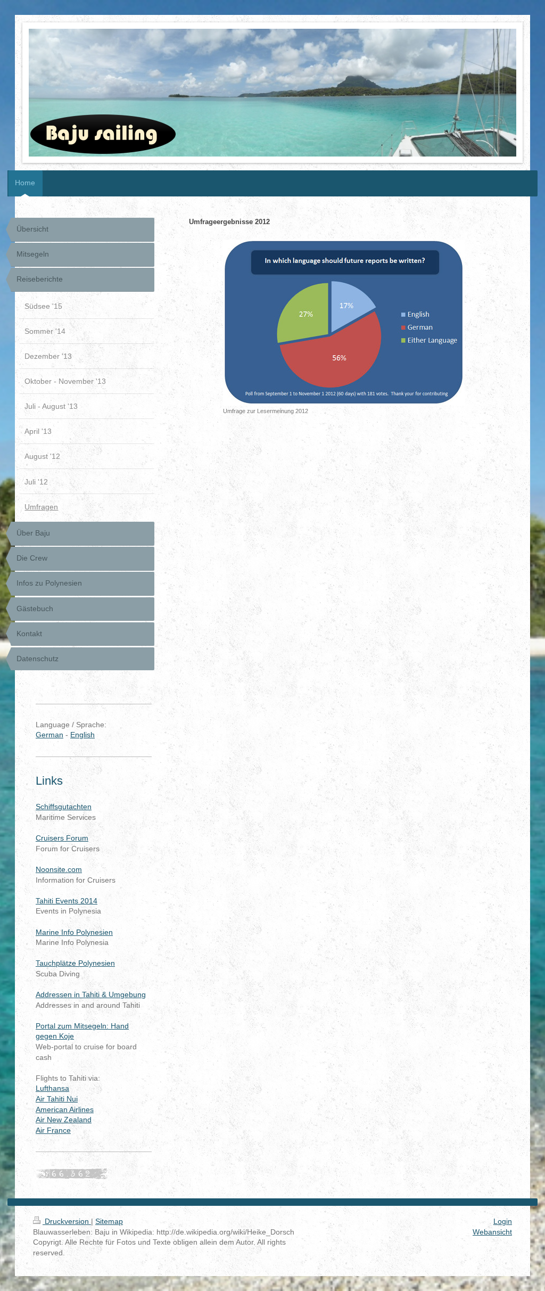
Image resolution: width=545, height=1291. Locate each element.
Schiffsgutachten (64, 806)
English (82, 734)
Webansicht (492, 1232)
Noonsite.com (59, 869)
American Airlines (65, 1109)
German (49, 734)
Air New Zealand (64, 1119)
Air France (53, 1130)
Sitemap (109, 1221)
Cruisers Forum (62, 838)
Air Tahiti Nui (57, 1099)
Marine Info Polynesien (74, 932)
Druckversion (67, 1221)
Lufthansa (52, 1088)
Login (502, 1221)
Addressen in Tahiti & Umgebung (91, 994)
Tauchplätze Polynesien (75, 963)
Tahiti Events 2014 (66, 901)
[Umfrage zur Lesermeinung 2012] (344, 323)
